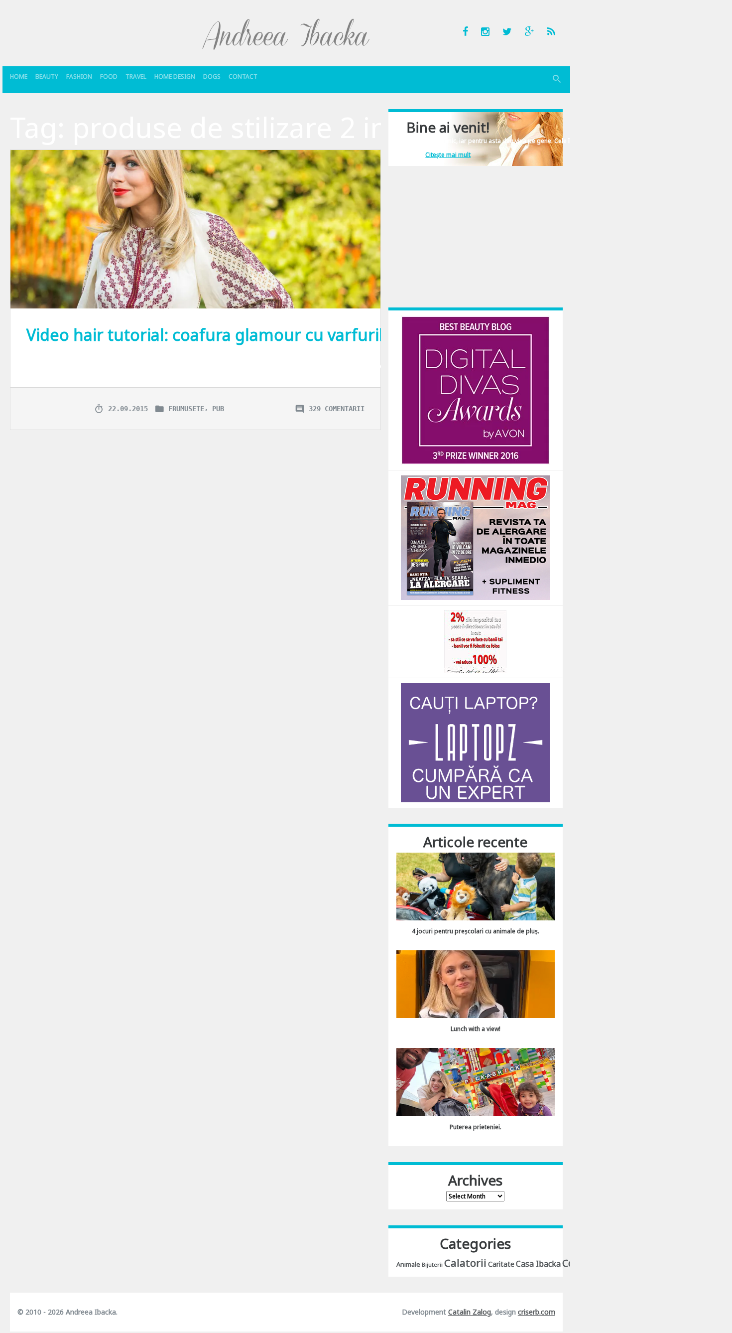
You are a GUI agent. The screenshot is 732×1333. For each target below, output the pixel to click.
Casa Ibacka (538, 1263)
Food (109, 76)
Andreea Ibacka (286, 33)
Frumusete (186, 409)
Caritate (501, 1264)
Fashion (79, 76)
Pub (218, 409)
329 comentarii (337, 409)
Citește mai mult (448, 154)
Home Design (174, 76)
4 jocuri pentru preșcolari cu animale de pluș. (475, 931)
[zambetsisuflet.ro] (475, 641)
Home (18, 76)
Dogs (212, 76)
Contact (243, 76)
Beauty (46, 76)
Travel (135, 76)
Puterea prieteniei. (475, 1127)
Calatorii (465, 1263)
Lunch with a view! (475, 1029)
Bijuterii (432, 1264)
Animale (408, 1264)
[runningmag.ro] (475, 537)
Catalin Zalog (469, 1312)
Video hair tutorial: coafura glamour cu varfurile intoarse (243, 334)
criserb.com (536, 1312)
